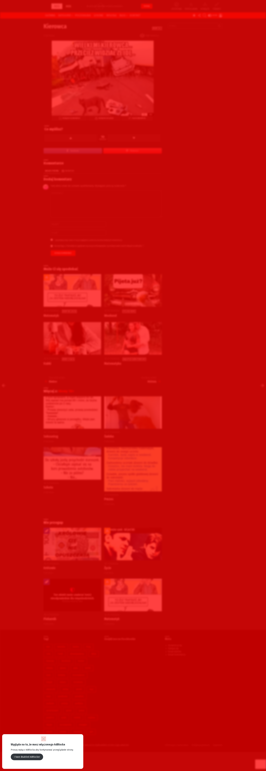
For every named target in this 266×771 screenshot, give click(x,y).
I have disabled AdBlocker (27, 757)
